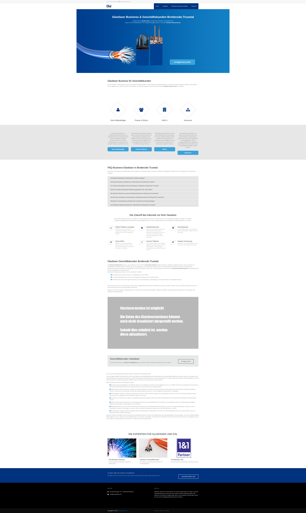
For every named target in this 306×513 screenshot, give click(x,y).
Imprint (156, 510)
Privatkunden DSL (177, 459)
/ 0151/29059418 (112, 1)
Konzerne (188, 153)
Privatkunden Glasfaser (117, 459)
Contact (162, 510)
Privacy (167, 510)
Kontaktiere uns (188, 476)
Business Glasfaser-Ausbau (179, 6)
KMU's (164, 149)
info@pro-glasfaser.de (125, 1)
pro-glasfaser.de (123, 510)
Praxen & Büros (141, 149)
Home (157, 6)
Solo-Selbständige (118, 149)
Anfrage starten (186, 361)
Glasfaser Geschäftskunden (149, 459)
